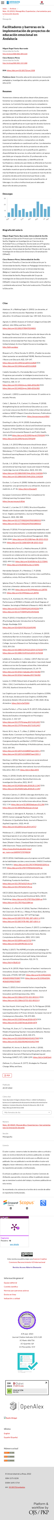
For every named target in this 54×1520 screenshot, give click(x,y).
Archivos (13, 9)
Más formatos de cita (12, 1112)
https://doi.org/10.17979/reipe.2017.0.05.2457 (21, 722)
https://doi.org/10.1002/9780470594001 (19, 328)
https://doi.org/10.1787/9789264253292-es (31, 864)
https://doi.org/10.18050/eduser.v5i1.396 (27, 804)
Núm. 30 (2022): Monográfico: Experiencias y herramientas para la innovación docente (27, 12)
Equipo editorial (10, 1283)
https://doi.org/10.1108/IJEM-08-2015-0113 (25, 542)
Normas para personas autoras (16, 1290)
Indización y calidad (12, 1298)
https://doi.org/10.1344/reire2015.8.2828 (19, 363)
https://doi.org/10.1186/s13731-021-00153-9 (21, 997)
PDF (8, 1075)
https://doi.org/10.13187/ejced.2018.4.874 (20, 1019)
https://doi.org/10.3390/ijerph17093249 (28, 435)
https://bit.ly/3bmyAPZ (29, 770)
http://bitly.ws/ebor (10, 347)
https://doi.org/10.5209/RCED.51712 (18, 944)
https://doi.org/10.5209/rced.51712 (17, 940)
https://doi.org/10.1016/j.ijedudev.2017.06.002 (21, 672)
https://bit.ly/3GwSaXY (27, 489)
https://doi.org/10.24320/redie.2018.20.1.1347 (21, 785)
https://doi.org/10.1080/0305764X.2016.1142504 (23, 476)
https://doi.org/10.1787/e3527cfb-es (17, 883)
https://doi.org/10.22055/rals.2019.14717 (19, 827)
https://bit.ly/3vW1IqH (42, 1057)
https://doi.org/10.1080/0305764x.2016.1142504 (23, 473)
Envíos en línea (10, 1294)
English (7, 1433)
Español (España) (11, 1437)
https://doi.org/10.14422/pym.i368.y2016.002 (21, 385)
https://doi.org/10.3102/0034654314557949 (21, 1038)
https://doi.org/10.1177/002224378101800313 (22, 520)
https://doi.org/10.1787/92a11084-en (27, 899)
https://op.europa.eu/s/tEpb (14, 501)
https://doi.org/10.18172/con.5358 (21, 70)
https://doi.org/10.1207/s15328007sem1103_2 (21, 751)
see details (14, 1244)
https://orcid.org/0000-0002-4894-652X (15, 54)
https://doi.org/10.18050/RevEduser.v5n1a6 (20, 808)
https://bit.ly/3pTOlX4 (20, 703)
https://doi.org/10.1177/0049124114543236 (21, 608)
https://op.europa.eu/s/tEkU (38, 416)
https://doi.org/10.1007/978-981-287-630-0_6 (21, 918)
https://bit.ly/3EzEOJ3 (11, 962)
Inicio (5, 9)
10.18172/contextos (17, 1487)
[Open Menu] (2, 2)
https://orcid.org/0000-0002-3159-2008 (15, 63)
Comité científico (11, 1287)
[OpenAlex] (27, 1413)
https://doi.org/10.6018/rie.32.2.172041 (31, 561)
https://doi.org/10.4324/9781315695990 (19, 627)
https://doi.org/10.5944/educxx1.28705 (31, 589)
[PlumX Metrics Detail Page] (14, 1227)
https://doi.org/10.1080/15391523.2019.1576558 (23, 650)
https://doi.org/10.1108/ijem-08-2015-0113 (30, 539)
